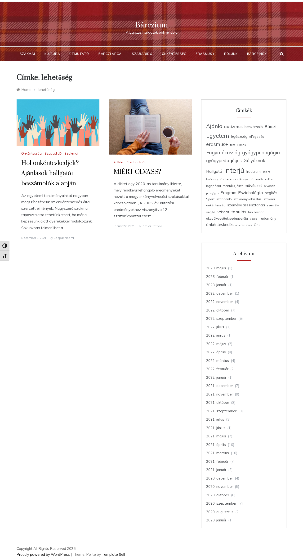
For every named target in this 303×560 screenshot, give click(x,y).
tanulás (239, 211)
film (232, 145)
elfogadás (256, 136)
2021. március (217, 453)
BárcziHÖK (257, 54)
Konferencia (229, 179)
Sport (210, 199)
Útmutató (79, 54)
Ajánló (214, 126)
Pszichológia (250, 192)
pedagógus (212, 193)
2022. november (219, 301)
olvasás (269, 186)
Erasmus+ (205, 54)
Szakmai (27, 54)
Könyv (244, 179)
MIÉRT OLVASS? (137, 172)
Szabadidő (142, 54)
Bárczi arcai (110, 54)
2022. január (216, 377)
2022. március (217, 360)
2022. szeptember (221, 318)
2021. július (215, 419)
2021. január (216, 469)
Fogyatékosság (223, 153)
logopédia (213, 186)
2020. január (216, 520)
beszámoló (254, 126)
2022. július (215, 327)
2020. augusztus (219, 512)
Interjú (234, 170)
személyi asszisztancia (246, 205)
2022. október (217, 310)
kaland (267, 171)
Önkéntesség (174, 54)
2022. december (219, 293)
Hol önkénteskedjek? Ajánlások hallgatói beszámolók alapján (50, 173)
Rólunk (231, 54)
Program (228, 192)
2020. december (219, 478)
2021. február (217, 461)
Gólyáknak (254, 160)
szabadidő (224, 199)
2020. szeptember (221, 503)
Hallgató (214, 171)
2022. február (217, 369)
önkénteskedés (220, 224)
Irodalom (253, 171)
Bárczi (270, 126)
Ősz (257, 224)
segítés (271, 193)
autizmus (233, 126)
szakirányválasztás (247, 199)
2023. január (216, 285)
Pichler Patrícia (152, 226)
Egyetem (217, 135)
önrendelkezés (244, 225)
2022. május (216, 344)
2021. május (216, 436)
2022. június (215, 335)
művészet (253, 185)
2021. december (219, 385)
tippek (253, 218)
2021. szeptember (221, 411)
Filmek (241, 145)
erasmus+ (217, 144)
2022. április (216, 352)
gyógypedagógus (224, 160)
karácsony (212, 179)
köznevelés (256, 179)
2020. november (219, 486)
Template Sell (113, 554)
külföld (269, 179)
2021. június (215, 428)
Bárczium (151, 25)
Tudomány (267, 218)
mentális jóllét (233, 186)
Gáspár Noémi (63, 238)
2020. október (217, 495)
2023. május (216, 268)
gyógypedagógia (261, 153)
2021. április (216, 444)
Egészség (239, 136)
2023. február (217, 276)
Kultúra (52, 54)
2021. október (217, 402)
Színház (223, 212)
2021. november (219, 394)
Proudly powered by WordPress (44, 554)
